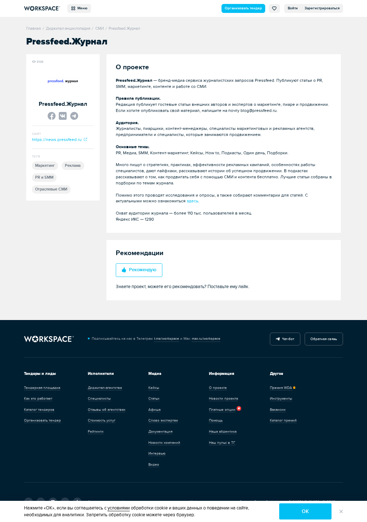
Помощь (216, 420)
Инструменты (281, 398)
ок (305, 511)
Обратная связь (323, 339)
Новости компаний (164, 443)
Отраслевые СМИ (51, 189)
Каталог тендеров (39, 410)
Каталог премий (283, 420)
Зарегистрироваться (322, 8)
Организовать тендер (243, 8)
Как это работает (38, 398)
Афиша (154, 410)
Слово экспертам (163, 420)
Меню (81, 8)
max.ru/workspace (206, 339)
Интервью (157, 453)
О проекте (218, 388)
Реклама (73, 165)
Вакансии (278, 410)
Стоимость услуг (101, 420)
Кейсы (153, 388)
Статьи (153, 398)
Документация (160, 431)
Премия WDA (281, 388)
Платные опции (222, 410)
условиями (119, 508)
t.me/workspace (166, 339)
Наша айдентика (223, 431)
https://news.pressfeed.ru (58, 139)
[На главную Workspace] (49, 339)
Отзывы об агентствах (106, 410)
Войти (293, 8)
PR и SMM (44, 177)
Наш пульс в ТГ (222, 443)
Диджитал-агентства (105, 388)
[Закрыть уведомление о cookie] (341, 511)
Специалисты (99, 398)
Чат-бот (287, 339)
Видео (153, 464)
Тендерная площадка (42, 388)
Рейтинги (96, 431)
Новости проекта (223, 398)
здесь (192, 201)
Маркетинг (45, 165)
